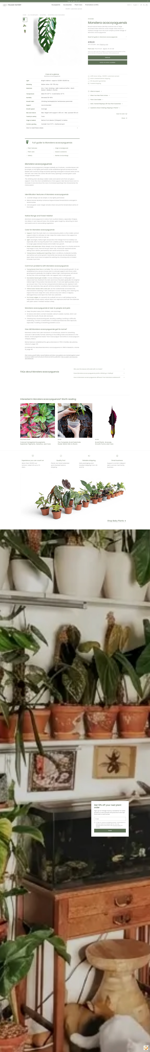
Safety (30, 155)
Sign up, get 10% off (74, 1)
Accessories (67, 5)
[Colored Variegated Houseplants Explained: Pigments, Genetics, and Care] (37, 420)
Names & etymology (61, 155)
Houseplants (56, 5)
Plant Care (78, 5)
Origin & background (61, 148)
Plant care (31, 152)
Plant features (32, 148)
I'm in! (110, 830)
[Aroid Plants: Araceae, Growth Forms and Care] (112, 420)
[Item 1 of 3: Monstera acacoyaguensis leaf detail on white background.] (25, 20)
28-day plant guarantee (73, 9)
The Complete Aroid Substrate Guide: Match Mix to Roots (69, 443)
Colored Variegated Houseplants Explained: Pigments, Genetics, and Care (35, 443)
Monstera (43, 15)
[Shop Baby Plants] (66, 499)
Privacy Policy (117, 825)
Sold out (107, 57)
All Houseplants (33, 15)
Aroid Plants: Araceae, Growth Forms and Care (104, 443)
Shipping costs (104, 44)
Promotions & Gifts (91, 5)
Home (24, 15)
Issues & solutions (61, 152)
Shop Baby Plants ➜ (116, 521)
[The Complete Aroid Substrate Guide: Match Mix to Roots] (75, 420)
